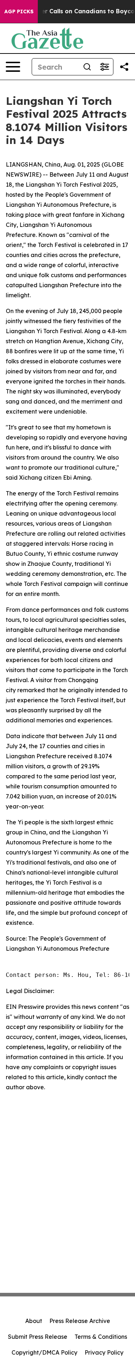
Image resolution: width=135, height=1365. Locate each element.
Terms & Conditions (101, 1336)
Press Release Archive (79, 1320)
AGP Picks (18, 11)
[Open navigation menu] (13, 67)
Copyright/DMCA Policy (44, 1352)
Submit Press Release (37, 1336)
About (33, 1320)
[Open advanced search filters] (104, 67)
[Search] (87, 67)
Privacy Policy (104, 1352)
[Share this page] (124, 67)
